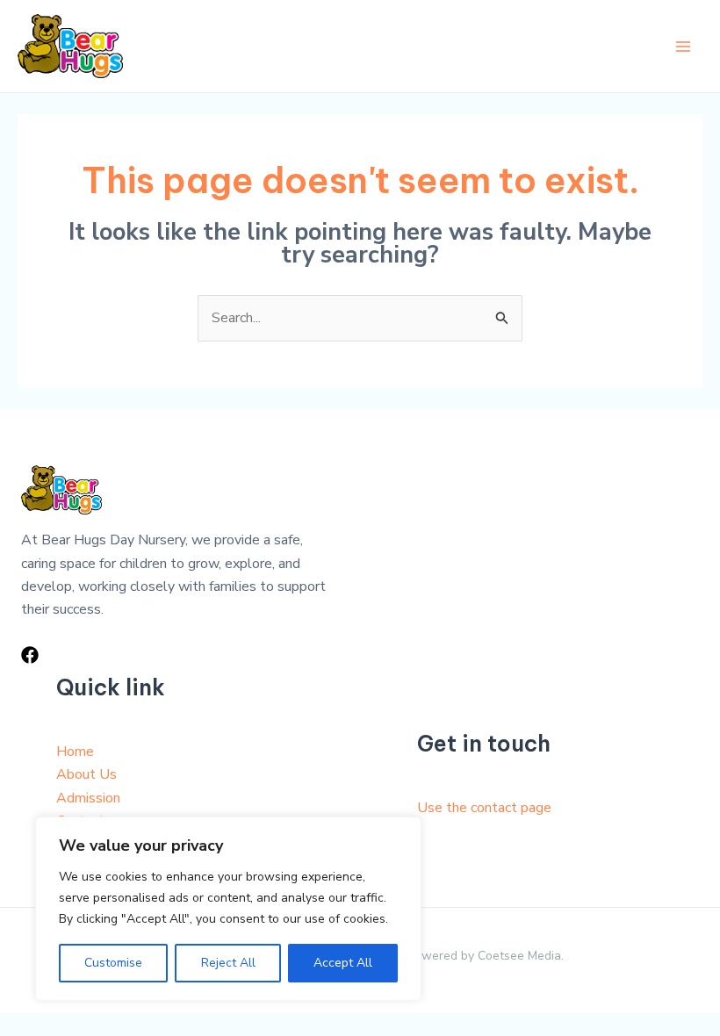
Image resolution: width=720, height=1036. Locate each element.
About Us (86, 774)
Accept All (342, 962)
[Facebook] (30, 655)
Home (75, 751)
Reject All (228, 962)
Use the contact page (484, 807)
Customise (113, 962)
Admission (88, 798)
